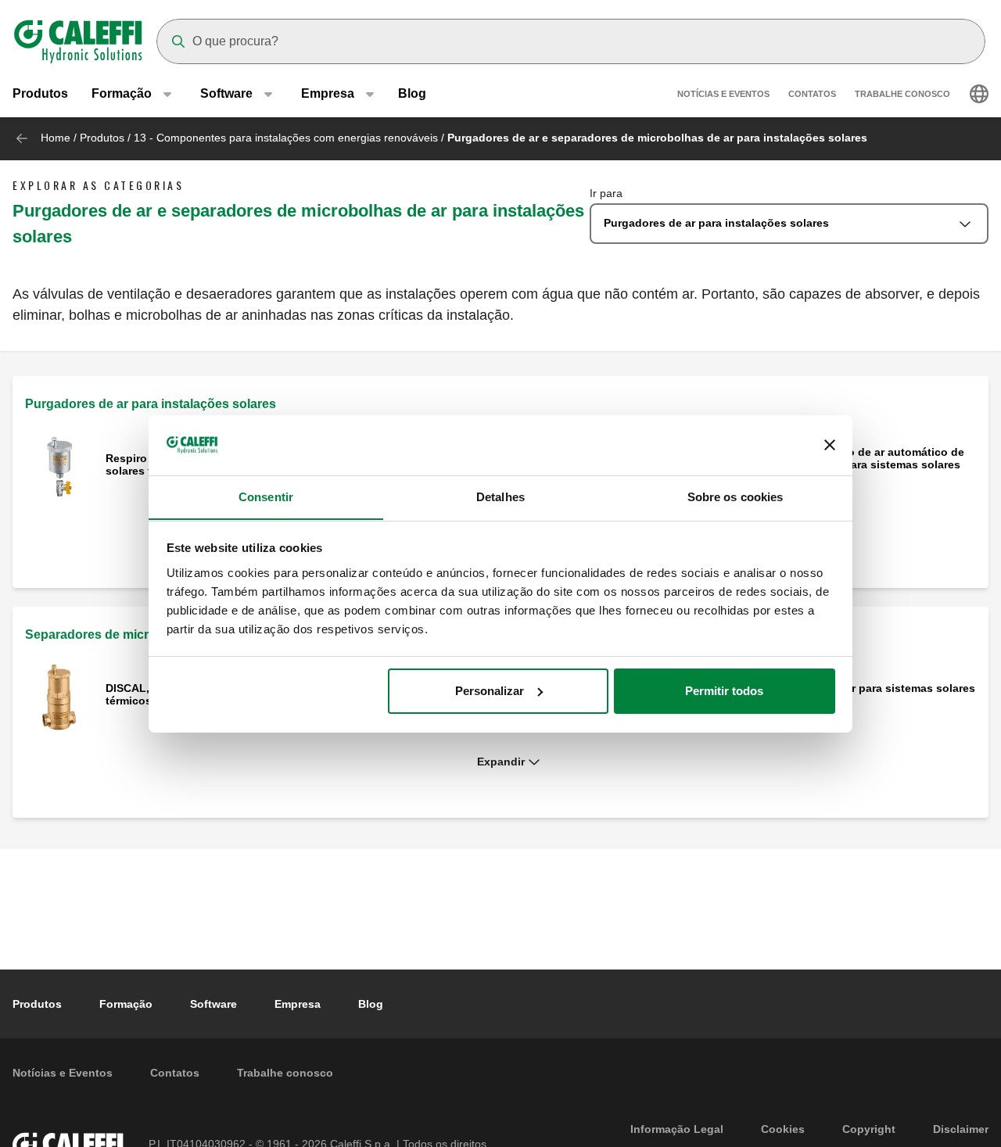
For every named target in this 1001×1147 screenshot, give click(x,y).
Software (213, 1004)
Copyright (868, 1129)
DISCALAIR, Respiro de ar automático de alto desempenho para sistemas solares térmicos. (856, 464)
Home (55, 137)
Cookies (783, 1129)
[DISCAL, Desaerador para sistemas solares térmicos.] (59, 695)
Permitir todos (724, 690)
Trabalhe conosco (902, 94)
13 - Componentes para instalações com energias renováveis (286, 137)
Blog (412, 93)
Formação (125, 1004)
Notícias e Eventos (723, 94)
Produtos (40, 93)
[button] (500, 762)
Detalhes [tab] (500, 496)
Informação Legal (676, 1129)
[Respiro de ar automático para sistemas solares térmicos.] (59, 465)
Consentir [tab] (266, 496)
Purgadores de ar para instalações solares (150, 403)
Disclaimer (960, 1129)
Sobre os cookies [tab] (735, 496)
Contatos (812, 94)
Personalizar (489, 690)
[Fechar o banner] (829, 444)
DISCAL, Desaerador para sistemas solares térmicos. (861, 694)
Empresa (297, 1004)
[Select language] (979, 94)
